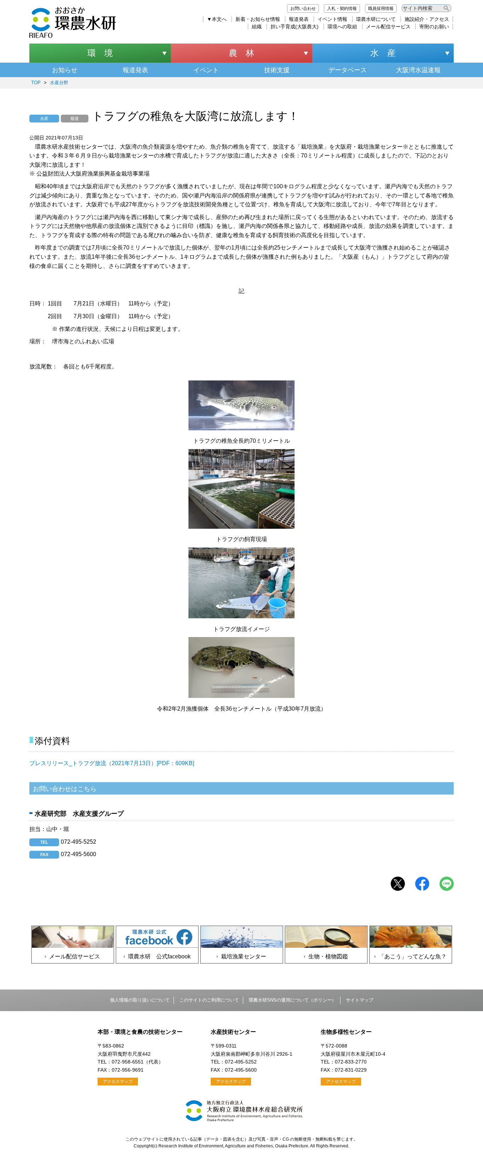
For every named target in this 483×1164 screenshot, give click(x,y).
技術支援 (277, 70)
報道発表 (299, 19)
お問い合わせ (303, 8)
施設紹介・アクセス (427, 19)
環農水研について (376, 19)
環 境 (100, 53)
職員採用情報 (381, 8)
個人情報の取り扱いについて (140, 1000)
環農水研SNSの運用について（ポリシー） (292, 1000)
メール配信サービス (388, 26)
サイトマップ (359, 1000)
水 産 (383, 53)
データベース (347, 70)
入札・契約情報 (342, 8)
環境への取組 (342, 26)
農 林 (241, 53)
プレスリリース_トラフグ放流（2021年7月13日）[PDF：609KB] (111, 763)
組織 (257, 26)
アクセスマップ (118, 1081)
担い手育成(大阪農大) (294, 26)
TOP (36, 82)
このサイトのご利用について (209, 1000)
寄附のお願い (434, 26)
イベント (206, 70)
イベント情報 (332, 19)
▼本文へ (217, 19)
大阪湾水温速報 (418, 70)
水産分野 (59, 82)
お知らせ (64, 70)
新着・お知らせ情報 (257, 19)
